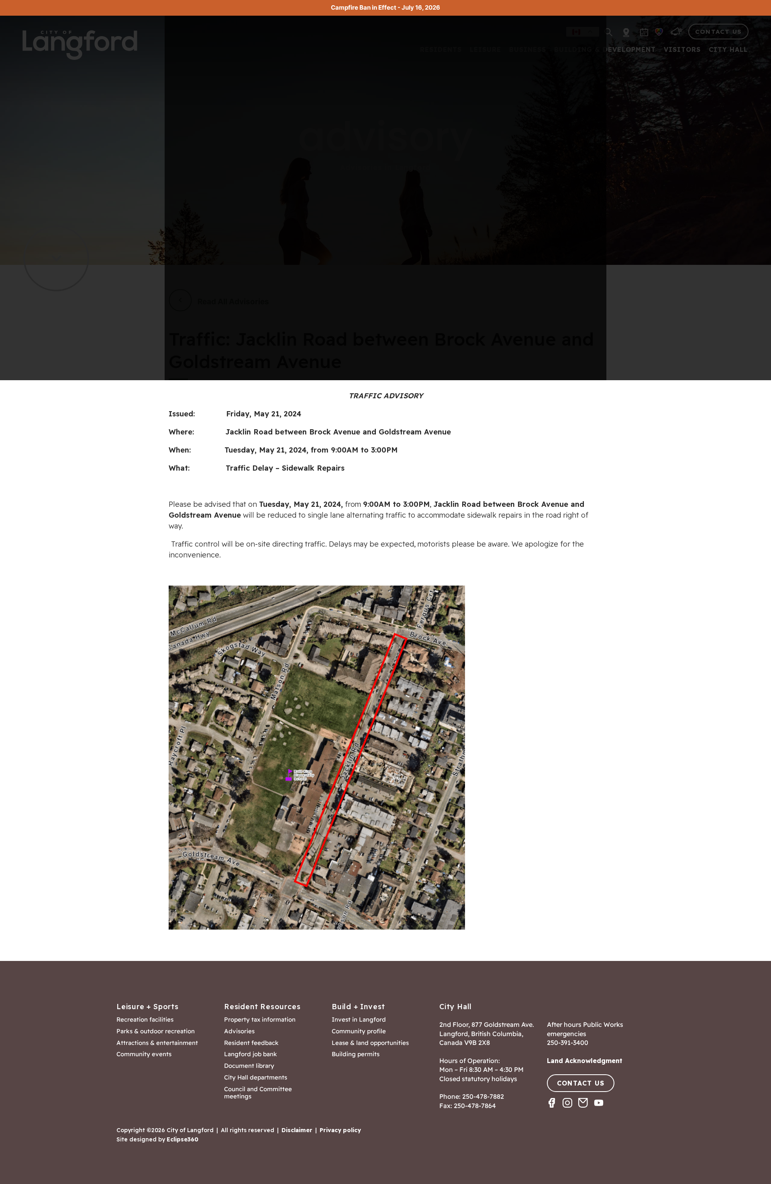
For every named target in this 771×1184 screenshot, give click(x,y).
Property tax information (260, 1019)
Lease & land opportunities (370, 1043)
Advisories (239, 1031)
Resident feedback (251, 1043)
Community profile (359, 1031)
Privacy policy (340, 1130)
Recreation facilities (144, 1019)
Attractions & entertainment (157, 1043)
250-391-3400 (567, 1043)
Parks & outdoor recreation (155, 1031)
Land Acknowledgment (584, 1061)
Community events (143, 1054)
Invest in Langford (359, 1019)
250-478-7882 (483, 1096)
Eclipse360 (182, 1139)
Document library (249, 1065)
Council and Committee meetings (258, 1093)
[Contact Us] (586, 1110)
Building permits (355, 1054)
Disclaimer (296, 1130)
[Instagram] (570, 1110)
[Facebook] (555, 1110)
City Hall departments (255, 1077)
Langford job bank (250, 1054)
